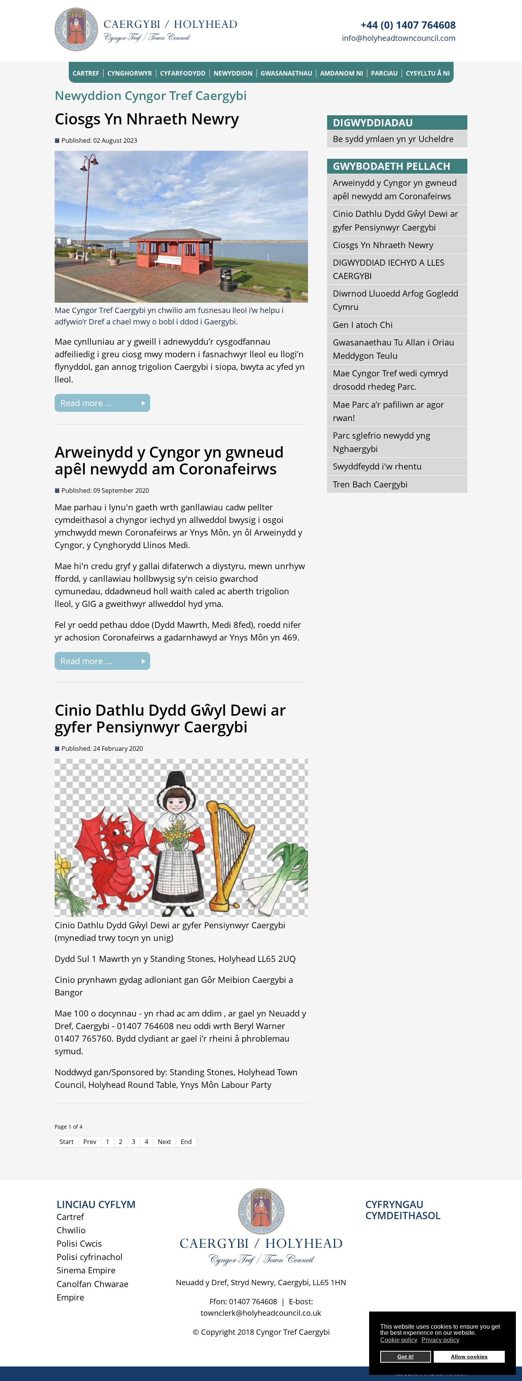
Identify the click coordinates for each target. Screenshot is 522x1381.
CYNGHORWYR (129, 73)
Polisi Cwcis (79, 1243)
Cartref (70, 1216)
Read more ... (86, 402)
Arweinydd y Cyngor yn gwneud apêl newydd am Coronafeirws (169, 460)
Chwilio (71, 1230)
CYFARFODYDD (183, 73)
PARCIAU (384, 73)
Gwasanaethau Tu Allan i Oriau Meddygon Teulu (393, 348)
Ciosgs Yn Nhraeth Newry (147, 118)
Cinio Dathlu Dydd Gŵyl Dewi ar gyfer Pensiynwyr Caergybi (170, 718)
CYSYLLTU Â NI (428, 73)
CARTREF (86, 73)
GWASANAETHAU (286, 73)
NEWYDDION (233, 73)
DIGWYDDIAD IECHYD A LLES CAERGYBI (388, 269)
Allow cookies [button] (469, 1357)
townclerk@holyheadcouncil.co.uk (261, 1313)
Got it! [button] (405, 1357)
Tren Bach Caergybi (370, 484)
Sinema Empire (86, 1270)
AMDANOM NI (341, 73)
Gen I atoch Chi (363, 324)
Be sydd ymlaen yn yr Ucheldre (393, 138)
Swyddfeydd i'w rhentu (377, 466)
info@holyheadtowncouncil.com (399, 38)
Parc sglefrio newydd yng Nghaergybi (381, 441)
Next (164, 1141)
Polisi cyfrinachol (90, 1256)
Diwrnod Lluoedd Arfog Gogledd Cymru (395, 299)
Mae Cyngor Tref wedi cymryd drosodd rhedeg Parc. (390, 379)
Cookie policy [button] (398, 1340)
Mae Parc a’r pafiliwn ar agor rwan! (388, 410)
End (186, 1141)
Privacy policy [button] (440, 1340)
